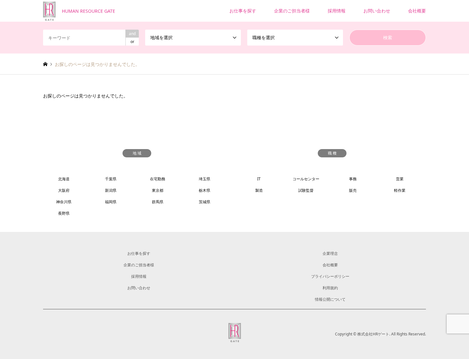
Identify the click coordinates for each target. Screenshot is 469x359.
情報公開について (330, 299)
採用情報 (337, 11)
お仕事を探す (242, 11)
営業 (400, 179)
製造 (259, 190)
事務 (353, 179)
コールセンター (306, 179)
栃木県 (204, 190)
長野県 (64, 213)
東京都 (157, 190)
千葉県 (110, 179)
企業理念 (330, 253)
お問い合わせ (376, 11)
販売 (353, 190)
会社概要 (417, 11)
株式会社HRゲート (373, 334)
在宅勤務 (157, 179)
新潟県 (110, 190)
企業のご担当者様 (292, 11)
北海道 (64, 179)
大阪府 (64, 190)
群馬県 (157, 202)
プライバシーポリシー (330, 276)
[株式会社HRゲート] (234, 338)
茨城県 (204, 202)
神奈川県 (63, 202)
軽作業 (400, 190)
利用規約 (330, 288)
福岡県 (110, 202)
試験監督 (306, 190)
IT (259, 179)
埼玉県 (204, 179)
